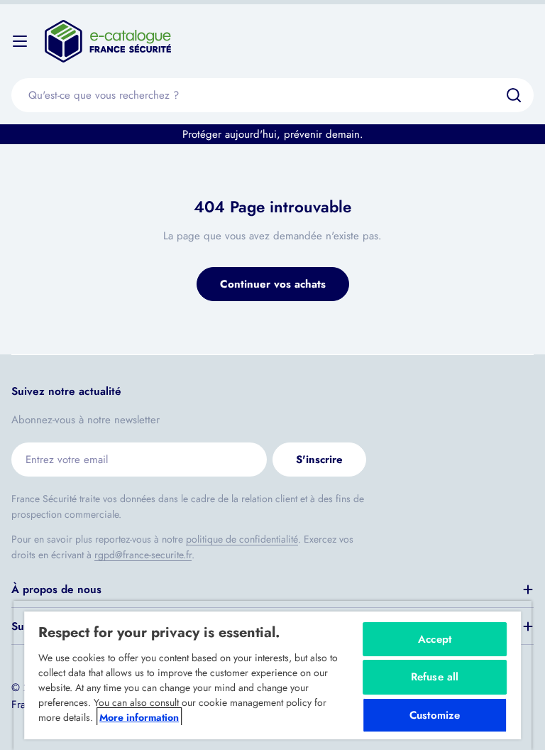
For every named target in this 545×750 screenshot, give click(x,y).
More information (139, 717)
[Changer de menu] (19, 41)
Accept (434, 639)
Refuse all (435, 677)
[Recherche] (513, 95)
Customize (434, 715)
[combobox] (272, 95)
